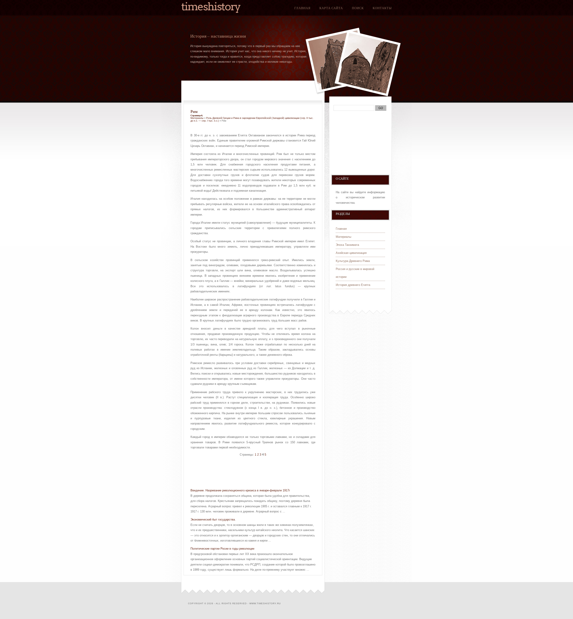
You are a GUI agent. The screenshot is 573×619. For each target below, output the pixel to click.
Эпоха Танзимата (347, 244)
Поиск (358, 8)
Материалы (196, 118)
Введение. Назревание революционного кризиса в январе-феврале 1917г (240, 490)
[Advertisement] (242, 473)
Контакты (382, 8)
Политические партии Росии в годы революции (222, 548)
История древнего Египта (353, 285)
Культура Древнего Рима (353, 261)
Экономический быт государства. (213, 519)
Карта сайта (331, 8)
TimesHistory (210, 6)
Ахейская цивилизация (351, 253)
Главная (302, 8)
